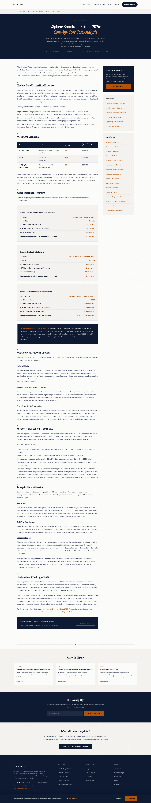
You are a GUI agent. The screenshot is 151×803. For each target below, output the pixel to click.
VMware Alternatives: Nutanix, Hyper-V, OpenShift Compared (56, 612)
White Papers (100, 4)
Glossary (89, 777)
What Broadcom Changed (114, 108)
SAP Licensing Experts (112, 183)
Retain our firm (129, 4)
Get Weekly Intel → (94, 713)
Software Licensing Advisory (114, 142)
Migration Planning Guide (113, 117)
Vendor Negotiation (65, 769)
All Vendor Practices (65, 784)
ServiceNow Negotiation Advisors (116, 206)
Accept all (131, 799)
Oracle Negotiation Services (114, 169)
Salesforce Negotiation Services (115, 197)
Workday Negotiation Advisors (115, 201)
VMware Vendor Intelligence (114, 210)
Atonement (20, 4)
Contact (117, 784)
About (117, 4)
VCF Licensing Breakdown (114, 126)
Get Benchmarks (118, 86)
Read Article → (63, 681)
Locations (117, 777)
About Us (117, 769)
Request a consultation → (21, 788)
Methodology (119, 773)
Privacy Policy (72, 798)
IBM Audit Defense (111, 192)
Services (87, 4)
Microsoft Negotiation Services (115, 147)
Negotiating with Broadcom (114, 121)
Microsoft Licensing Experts (114, 160)
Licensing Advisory (64, 773)
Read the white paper (86, 623)
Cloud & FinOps (63, 781)
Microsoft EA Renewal (112, 151)
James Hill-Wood (73, 51)
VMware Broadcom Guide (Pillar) (116, 103)
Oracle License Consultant (114, 174)
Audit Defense (63, 777)
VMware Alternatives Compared (116, 112)
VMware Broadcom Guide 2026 (77, 76)
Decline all (118, 799)
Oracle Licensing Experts (113, 165)
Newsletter (90, 781)
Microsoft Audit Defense (113, 156)
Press (116, 781)
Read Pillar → (20, 681)
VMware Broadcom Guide (35, 11)
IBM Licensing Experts (112, 187)
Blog (110, 4)
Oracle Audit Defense (112, 178)
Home (19, 11)
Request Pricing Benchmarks (75, 746)
